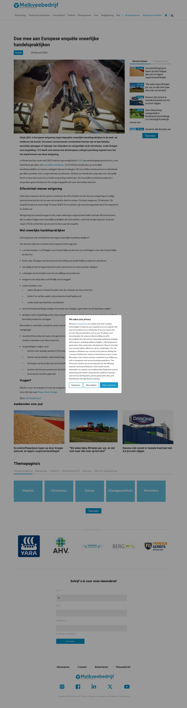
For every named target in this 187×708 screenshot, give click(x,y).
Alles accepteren (109, 385)
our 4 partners (81, 324)
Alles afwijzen (91, 385)
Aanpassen (75, 385)
